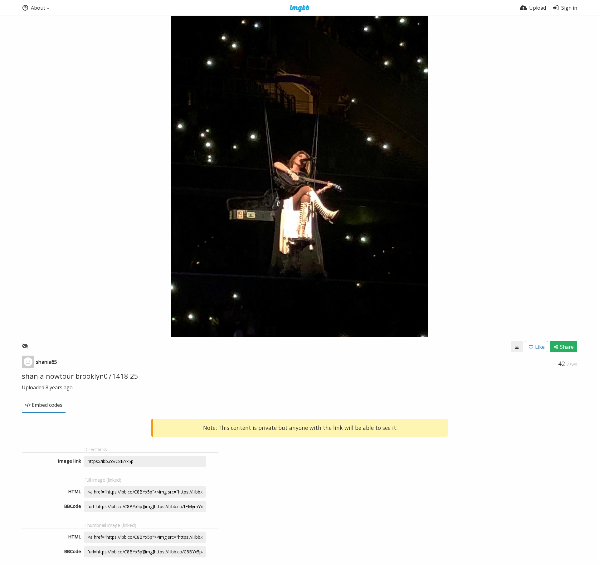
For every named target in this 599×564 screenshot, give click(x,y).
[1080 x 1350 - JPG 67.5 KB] (517, 346)
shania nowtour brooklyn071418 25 (80, 376)
